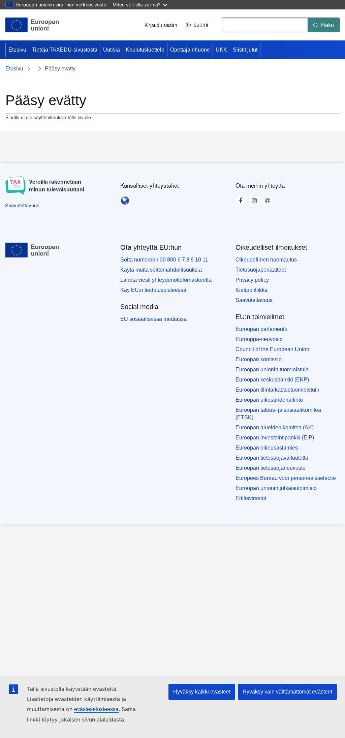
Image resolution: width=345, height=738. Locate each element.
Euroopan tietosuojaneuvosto (271, 468)
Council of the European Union (272, 349)
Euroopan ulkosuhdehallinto (269, 400)
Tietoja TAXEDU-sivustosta (64, 50)
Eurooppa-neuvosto (259, 339)
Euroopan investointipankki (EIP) (275, 437)
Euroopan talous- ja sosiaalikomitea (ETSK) (278, 413)
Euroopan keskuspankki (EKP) (272, 379)
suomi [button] (201, 25)
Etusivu (17, 50)
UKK (221, 50)
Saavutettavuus (254, 300)
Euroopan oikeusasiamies (267, 448)
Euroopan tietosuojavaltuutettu (272, 458)
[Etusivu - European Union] (32, 25)
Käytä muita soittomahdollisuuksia (161, 270)
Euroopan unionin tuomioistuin (272, 369)
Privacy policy (252, 280)
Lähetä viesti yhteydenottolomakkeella (166, 280)
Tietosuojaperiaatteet (261, 270)
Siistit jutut (245, 50)
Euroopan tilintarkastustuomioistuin (277, 390)
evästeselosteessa (96, 709)
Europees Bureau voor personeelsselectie (286, 478)
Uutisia (111, 50)
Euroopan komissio (259, 359)
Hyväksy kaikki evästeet (201, 692)
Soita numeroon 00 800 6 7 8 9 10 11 (164, 260)
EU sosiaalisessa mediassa (153, 319)
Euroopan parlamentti (261, 329)
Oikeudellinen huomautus (266, 260)
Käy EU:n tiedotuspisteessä (153, 290)
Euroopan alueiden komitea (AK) (275, 427)
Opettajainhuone (190, 50)
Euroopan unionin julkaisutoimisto (276, 488)
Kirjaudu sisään (161, 25)
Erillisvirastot (251, 498)
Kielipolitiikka (252, 290)
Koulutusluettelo (145, 50)
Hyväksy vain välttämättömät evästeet (287, 692)
